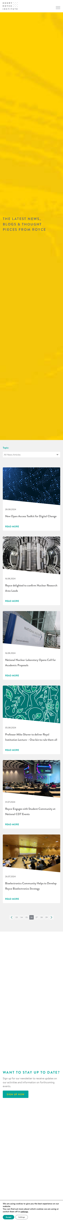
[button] (11, 917)
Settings (21, 1217)
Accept (8, 1217)
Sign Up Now (15, 1094)
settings (24, 1211)
